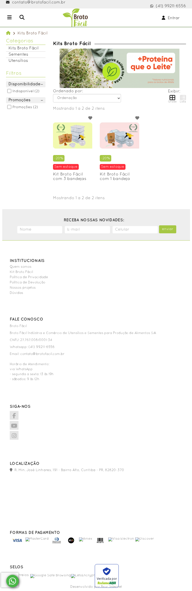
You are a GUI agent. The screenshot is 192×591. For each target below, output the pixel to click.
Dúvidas (16, 293)
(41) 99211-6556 (171, 6)
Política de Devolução (27, 282)
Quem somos (21, 266)
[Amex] (85, 538)
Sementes (18, 54)
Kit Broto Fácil (21, 272)
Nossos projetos (23, 287)
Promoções (22, 107)
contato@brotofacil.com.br (39, 2)
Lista (183, 101)
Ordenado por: (68, 91)
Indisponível (23, 91)
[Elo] (71, 542)
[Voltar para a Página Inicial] (8, 33)
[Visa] (17, 542)
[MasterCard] (37, 538)
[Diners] (56, 542)
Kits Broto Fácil (23, 48)
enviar (167, 229)
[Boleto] (100, 542)
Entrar (172, 18)
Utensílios (18, 61)
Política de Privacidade (29, 277)
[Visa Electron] (121, 538)
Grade (172, 101)
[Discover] (144, 538)
